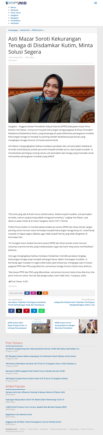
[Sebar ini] (11, 311)
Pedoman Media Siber (58, 429)
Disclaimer (44, 429)
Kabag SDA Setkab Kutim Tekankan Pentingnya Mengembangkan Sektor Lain (74, 302)
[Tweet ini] (19, 311)
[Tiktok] (39, 293)
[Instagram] (33, 293)
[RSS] (45, 293)
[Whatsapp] (41, 311)
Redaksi (23, 429)
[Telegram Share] (34, 311)
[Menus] (95, 3)
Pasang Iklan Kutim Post (15, 431)
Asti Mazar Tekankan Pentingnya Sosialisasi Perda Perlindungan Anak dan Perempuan (27, 302)
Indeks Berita (74, 429)
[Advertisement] (51, 186)
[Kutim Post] (16, 3)
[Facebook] (27, 293)
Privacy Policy (33, 429)
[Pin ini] (26, 311)
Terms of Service (87, 429)
